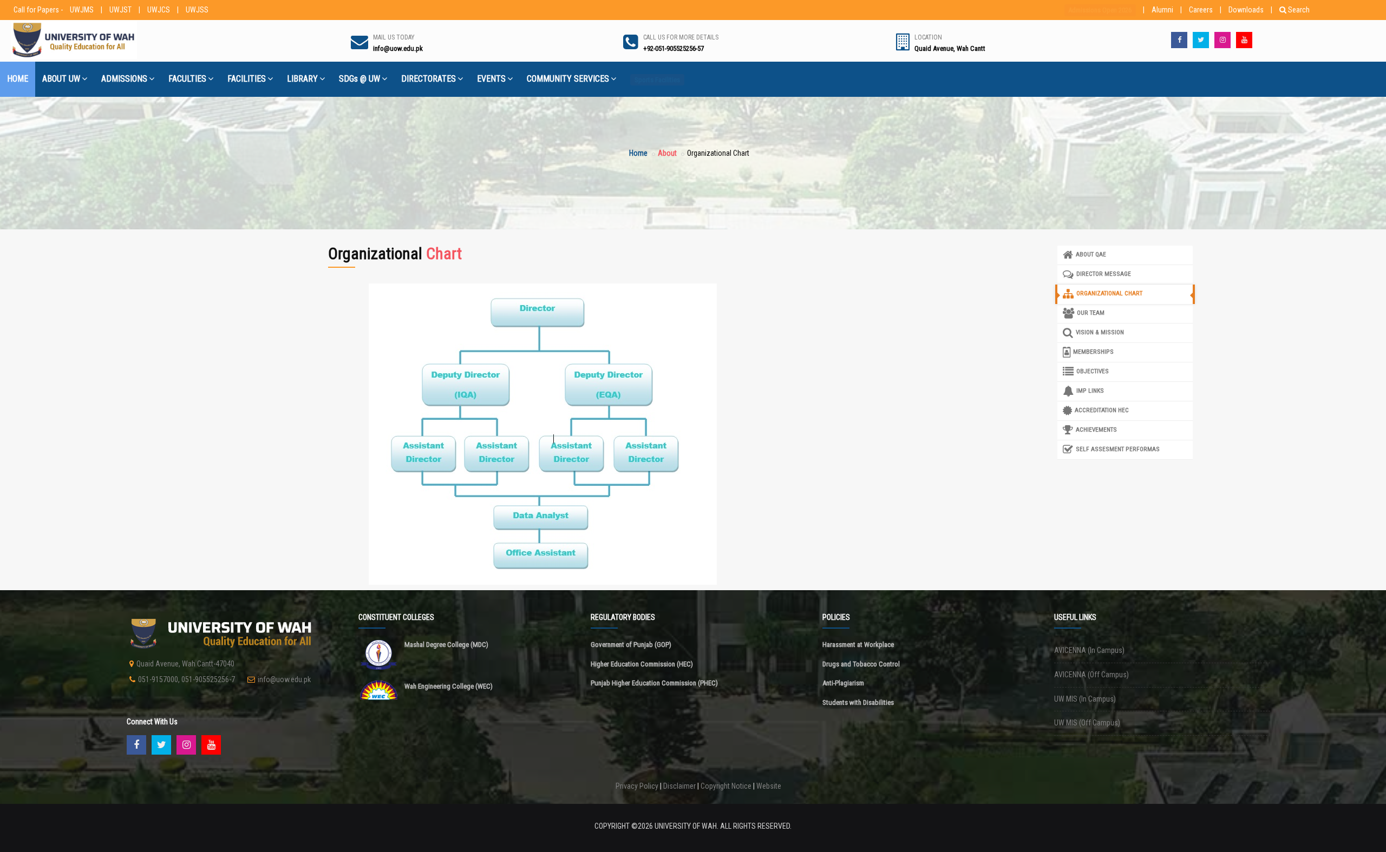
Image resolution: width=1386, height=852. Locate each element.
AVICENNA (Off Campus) (1091, 674)
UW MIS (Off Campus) (1087, 722)
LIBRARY (302, 79)
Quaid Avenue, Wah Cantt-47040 (185, 663)
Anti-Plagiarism (843, 683)
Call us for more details (680, 37)
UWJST (120, 9)
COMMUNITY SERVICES (568, 79)
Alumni (1162, 9)
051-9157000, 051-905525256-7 (186, 679)
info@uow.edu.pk (284, 679)
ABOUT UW (61, 79)
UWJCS (158, 9)
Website (768, 786)
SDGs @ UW (359, 79)
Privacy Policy (637, 786)
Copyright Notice (726, 786)
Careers (1201, 9)
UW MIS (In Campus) (1085, 699)
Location (928, 37)
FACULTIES (187, 79)
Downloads (1246, 9)
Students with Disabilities (858, 702)
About (667, 153)
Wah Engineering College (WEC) (448, 686)
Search (1299, 9)
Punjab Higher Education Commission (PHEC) (654, 683)
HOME (17, 79)
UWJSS (197, 9)
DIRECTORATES (428, 79)
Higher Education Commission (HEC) (642, 664)
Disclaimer (679, 786)
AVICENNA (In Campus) (1089, 650)
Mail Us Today (394, 37)
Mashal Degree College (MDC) (446, 644)
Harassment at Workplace (858, 644)
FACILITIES (246, 79)
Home (638, 153)
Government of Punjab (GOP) (631, 644)
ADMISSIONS (124, 79)
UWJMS (82, 9)
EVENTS (491, 79)
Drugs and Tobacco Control (861, 664)
